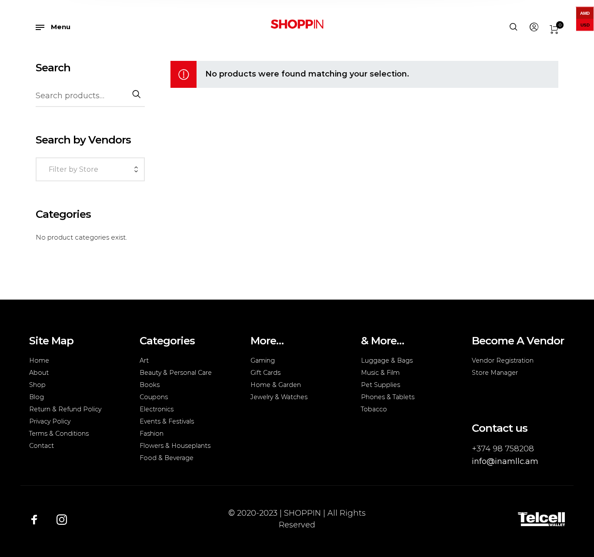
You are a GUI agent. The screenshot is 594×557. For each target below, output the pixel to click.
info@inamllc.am (505, 461)
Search (135, 94)
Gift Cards (265, 373)
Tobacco (374, 409)
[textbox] (88, 169)
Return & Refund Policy (65, 409)
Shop (37, 385)
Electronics (157, 409)
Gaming (262, 360)
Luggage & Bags (387, 360)
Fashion (152, 433)
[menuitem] (533, 27)
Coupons (154, 397)
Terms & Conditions (59, 433)
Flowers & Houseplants (175, 446)
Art (144, 360)
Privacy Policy (49, 421)
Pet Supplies (380, 385)
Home (39, 360)
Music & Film (380, 373)
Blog (36, 397)
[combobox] (90, 170)
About (39, 373)
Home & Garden (275, 385)
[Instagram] (62, 519)
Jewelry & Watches (278, 397)
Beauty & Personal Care (176, 373)
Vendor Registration (503, 360)
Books (150, 385)
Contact (41, 446)
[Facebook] (34, 519)
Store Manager (495, 373)
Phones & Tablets (387, 397)
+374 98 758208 (503, 449)
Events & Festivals (167, 421)
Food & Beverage (167, 458)
